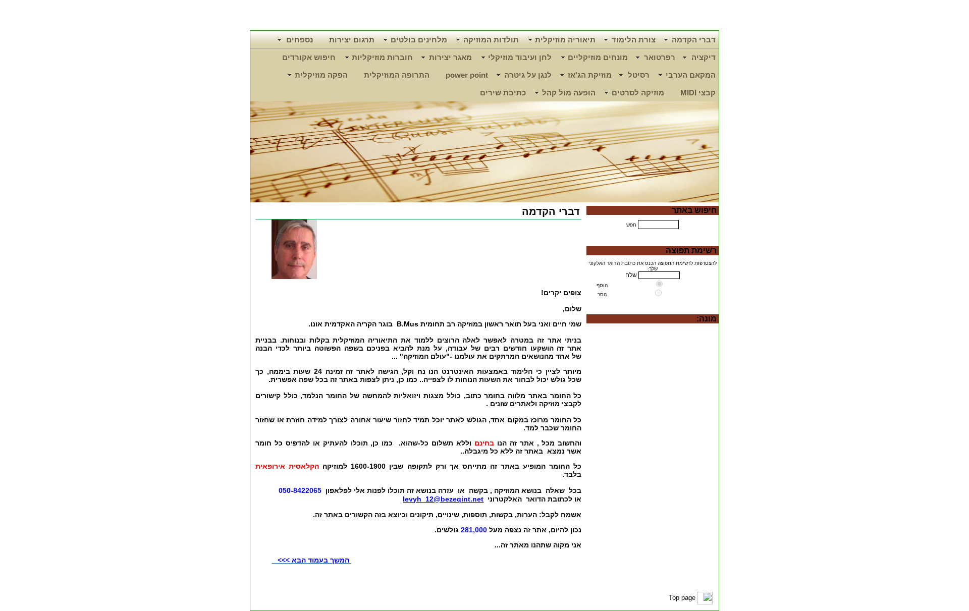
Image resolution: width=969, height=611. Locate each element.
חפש (631, 225)
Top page (682, 597)
